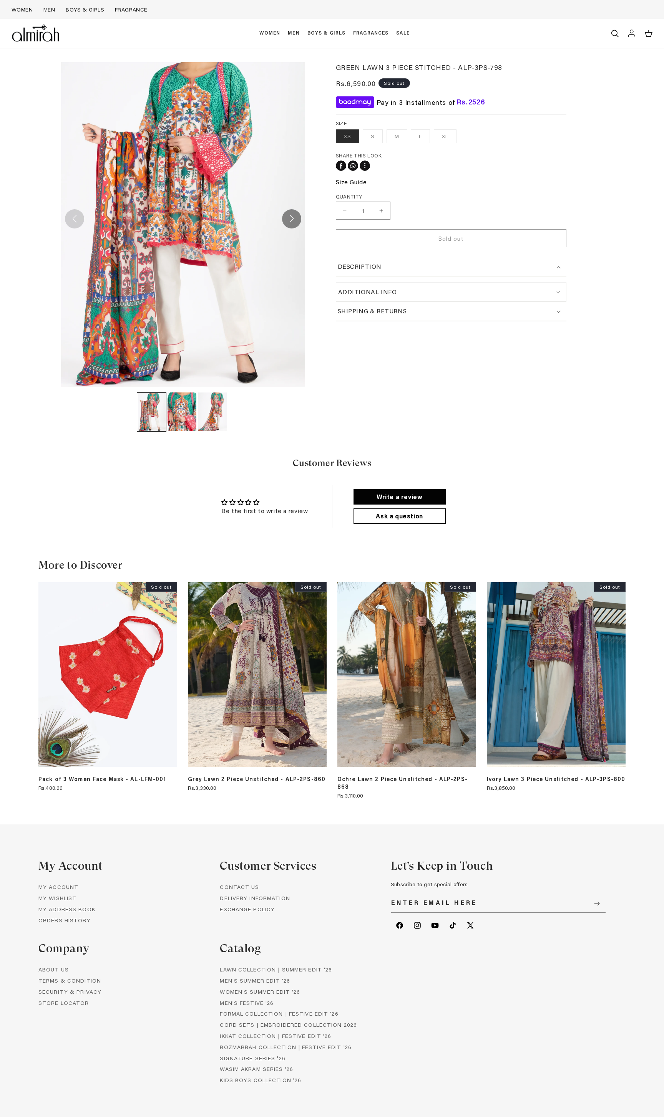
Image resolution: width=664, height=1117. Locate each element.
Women (22, 9)
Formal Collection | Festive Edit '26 (279, 1013)
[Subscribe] (597, 904)
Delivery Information (255, 898)
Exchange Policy (247, 909)
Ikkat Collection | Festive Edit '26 (275, 1035)
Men (49, 9)
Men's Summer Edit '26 (255, 980)
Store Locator (63, 1002)
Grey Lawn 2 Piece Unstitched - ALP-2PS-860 (256, 779)
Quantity (349, 196)
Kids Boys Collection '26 (260, 1080)
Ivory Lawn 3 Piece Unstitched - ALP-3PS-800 (556, 779)
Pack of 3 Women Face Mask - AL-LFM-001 (102, 779)
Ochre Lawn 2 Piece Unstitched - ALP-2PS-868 (402, 783)
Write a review (399, 497)
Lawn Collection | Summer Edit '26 (276, 969)
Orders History (64, 920)
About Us (53, 969)
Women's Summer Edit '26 (260, 991)
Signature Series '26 (252, 1058)
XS (351, 137)
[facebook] (341, 166)
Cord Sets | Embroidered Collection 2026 (288, 1024)
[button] (270, 33)
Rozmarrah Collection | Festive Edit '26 (286, 1047)
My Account (58, 886)
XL (449, 137)
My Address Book (66, 909)
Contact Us (239, 886)
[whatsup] (353, 166)
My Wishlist (57, 898)
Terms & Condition (69, 980)
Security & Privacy (69, 991)
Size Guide (351, 182)
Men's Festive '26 (247, 1002)
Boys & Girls (85, 9)
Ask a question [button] (399, 516)
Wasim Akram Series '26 (256, 1068)
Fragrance (131, 9)
